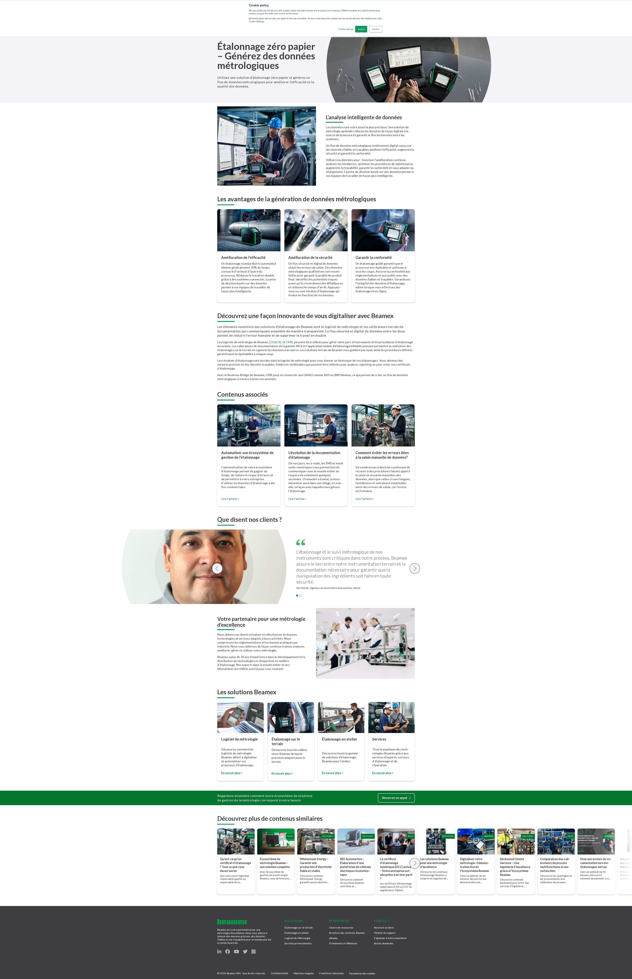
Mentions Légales (304, 973)
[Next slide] (414, 568)
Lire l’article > (230, 499)
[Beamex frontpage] (232, 921)
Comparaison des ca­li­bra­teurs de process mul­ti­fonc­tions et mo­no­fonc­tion (555, 865)
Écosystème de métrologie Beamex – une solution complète (275, 863)
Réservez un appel (394, 798)
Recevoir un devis (384, 927)
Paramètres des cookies (362, 973)
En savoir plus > (232, 773)
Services (379, 739)
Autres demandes (384, 943)
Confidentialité (279, 973)
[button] (297, 595)
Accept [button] (361, 29)
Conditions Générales (331, 973)
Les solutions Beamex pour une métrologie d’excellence (434, 863)
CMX (289, 342)
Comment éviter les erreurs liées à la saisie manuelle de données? (382, 454)
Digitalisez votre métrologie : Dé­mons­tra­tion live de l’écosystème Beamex (474, 865)
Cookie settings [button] (346, 29)
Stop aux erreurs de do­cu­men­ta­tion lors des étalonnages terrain (596, 863)
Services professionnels (298, 943)
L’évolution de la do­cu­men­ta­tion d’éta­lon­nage (314, 454)
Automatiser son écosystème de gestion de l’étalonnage (247, 454)
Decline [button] (375, 29)
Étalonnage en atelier (339, 739)
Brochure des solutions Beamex (347, 932)
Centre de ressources (341, 927)
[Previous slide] (217, 568)
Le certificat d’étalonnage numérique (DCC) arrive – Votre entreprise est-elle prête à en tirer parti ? (396, 868)
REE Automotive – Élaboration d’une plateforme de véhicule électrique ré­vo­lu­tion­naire (355, 867)
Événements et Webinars (343, 943)
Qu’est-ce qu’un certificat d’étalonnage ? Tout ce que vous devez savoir (235, 865)
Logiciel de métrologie (239, 739)
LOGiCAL (275, 342)
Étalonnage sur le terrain (286, 741)
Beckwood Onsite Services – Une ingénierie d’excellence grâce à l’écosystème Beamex (515, 867)
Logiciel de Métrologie (297, 938)
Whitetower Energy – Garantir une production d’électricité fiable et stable (316, 865)
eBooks (333, 938)
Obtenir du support (384, 932)
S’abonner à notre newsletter (390, 938)
